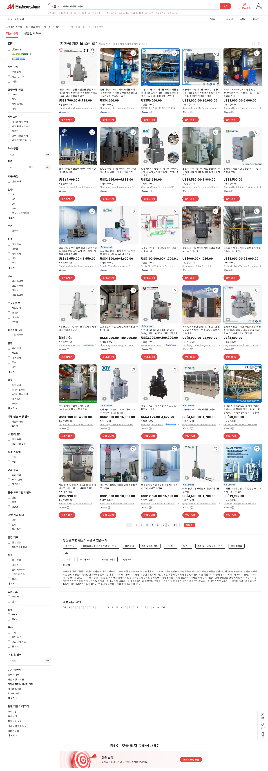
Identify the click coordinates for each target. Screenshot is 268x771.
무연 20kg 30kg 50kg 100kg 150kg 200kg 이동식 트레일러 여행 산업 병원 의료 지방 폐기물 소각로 (159, 331)
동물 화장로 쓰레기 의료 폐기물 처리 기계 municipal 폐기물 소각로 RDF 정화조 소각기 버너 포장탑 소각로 (119, 92)
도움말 (229, 18)
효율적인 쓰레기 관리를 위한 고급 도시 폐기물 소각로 (159, 407)
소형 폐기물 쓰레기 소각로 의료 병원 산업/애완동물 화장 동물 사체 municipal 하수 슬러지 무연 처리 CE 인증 (242, 330)
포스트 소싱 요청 (191, 759)
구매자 (212, 18)
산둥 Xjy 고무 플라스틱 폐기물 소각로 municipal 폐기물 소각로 (118, 411)
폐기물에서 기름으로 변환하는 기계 (100, 546)
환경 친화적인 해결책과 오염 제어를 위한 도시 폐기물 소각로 (159, 486)
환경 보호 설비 (15, 721)
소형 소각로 (173, 12)
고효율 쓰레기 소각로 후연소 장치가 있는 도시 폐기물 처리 (242, 249)
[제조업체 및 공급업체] (23, 6)
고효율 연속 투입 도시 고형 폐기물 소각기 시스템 (119, 328)
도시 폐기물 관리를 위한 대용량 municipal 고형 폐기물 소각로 (74, 407)
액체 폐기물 (236, 546)
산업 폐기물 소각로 (139, 12)
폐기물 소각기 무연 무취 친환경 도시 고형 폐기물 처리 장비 (242, 490)
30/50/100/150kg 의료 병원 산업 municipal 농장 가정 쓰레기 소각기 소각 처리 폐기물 (242, 92)
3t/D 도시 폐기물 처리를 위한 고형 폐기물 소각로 (119, 486)
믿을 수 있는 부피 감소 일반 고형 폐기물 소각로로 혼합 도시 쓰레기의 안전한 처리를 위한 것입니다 (78, 250)
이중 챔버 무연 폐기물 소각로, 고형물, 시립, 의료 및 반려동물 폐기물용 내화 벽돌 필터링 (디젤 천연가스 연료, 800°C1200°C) (201, 92)
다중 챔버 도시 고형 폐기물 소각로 (198, 409)
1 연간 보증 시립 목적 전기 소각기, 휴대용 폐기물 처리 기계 (77, 328)
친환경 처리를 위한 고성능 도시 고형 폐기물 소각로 (160, 249)
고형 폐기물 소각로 (157, 12)
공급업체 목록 (33, 33)
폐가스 (186, 546)
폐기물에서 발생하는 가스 (210, 546)
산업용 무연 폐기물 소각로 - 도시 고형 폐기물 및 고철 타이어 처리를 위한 (118, 170)
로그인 (258, 8)
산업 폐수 (170, 546)
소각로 (73, 12)
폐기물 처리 (63, 12)
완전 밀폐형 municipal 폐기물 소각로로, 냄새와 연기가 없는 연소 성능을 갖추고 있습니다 (201, 330)
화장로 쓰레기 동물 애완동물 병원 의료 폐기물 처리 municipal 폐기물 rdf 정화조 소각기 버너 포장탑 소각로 (78, 92)
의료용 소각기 (98, 12)
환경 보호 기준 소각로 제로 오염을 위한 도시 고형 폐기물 (201, 249)
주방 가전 (12, 716)
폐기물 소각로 (84, 12)
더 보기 (66, 565)
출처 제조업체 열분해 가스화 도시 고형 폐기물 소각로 (77, 170)
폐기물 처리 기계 (150, 546)
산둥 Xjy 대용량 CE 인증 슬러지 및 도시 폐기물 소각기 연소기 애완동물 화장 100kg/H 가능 (77, 488)
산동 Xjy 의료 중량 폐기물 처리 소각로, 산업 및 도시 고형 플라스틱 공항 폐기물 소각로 (160, 171)
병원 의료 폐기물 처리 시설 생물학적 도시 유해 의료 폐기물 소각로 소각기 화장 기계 (201, 171)
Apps (242, 18)
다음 (188, 524)
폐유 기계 (70, 546)
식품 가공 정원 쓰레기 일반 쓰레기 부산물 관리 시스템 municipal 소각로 (119, 252)
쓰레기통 (12, 711)
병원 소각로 (111, 12)
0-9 (64, 607)
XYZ (163, 607)
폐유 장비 (129, 546)
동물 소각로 (124, 12)
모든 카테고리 (17, 18)
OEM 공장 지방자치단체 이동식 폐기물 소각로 (200, 490)
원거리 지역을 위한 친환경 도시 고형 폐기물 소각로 (242, 170)
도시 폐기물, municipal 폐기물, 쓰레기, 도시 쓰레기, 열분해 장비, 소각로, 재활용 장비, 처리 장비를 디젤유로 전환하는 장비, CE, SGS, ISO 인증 (242, 409)
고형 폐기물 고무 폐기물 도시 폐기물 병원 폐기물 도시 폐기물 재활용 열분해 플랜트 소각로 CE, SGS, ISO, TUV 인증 (160, 92)
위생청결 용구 (14, 730)
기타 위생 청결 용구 (17, 725)
